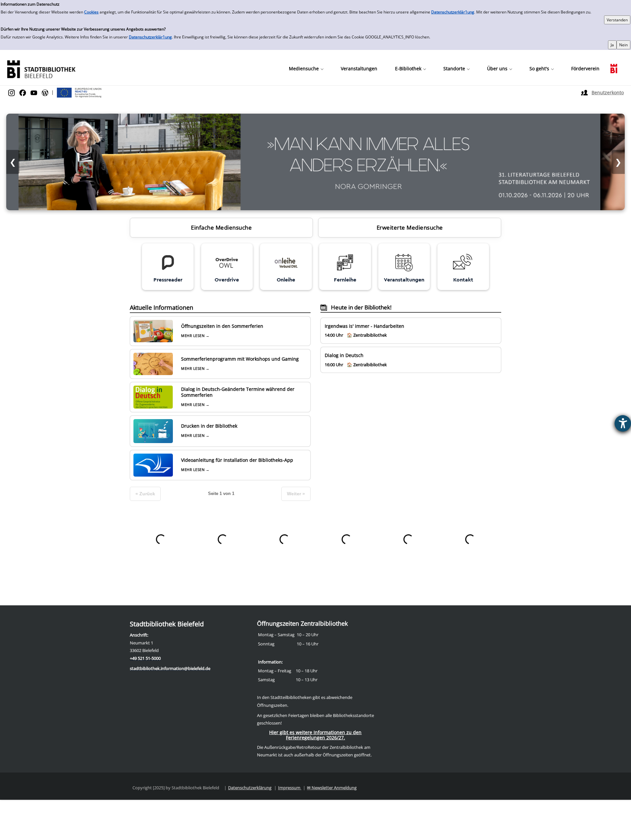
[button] (306, 68)
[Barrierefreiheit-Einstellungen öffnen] (623, 423)
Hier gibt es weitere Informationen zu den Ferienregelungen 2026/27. (315, 735)
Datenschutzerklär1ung (452, 12)
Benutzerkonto (608, 92)
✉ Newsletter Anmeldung (332, 788)
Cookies (91, 12)
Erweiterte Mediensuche (410, 227)
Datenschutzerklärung (249, 788)
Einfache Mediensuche (221, 227)
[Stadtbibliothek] (41, 68)
